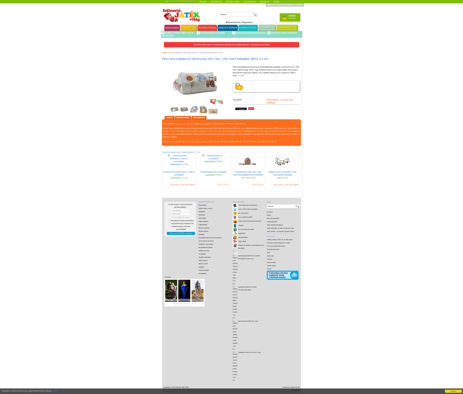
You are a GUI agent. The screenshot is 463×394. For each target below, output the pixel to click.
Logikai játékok (203, 224)
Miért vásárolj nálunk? (273, 218)
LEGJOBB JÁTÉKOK (207, 28)
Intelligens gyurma (204, 250)
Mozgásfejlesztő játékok (206, 247)
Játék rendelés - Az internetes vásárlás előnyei (280, 231)
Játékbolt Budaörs (272, 221)
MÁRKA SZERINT (188, 28)
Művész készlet (203, 263)
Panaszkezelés (271, 262)
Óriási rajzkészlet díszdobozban (247, 205)
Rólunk (203, 2)
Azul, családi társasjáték (245, 217)
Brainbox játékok (203, 231)
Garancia (269, 259)
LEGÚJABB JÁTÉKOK (287, 28)
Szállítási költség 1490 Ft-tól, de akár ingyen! (280, 239)
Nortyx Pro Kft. (295, 387)
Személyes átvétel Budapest (283, 33)
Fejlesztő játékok (172, 28)
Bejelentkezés (234, 22)
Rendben (453, 391)
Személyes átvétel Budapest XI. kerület (278, 243)
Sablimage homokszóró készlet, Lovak (249, 352)
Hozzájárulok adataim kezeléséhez (182, 221)
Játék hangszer (203, 260)
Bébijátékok (202, 211)
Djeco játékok (203, 205)
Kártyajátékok (203, 273)
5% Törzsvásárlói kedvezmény (276, 246)
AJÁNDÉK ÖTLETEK (248, 28)
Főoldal (164, 53)
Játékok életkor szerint (205, 208)
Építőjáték (201, 234)
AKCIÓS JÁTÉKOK (267, 28)
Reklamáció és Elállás (175, 5)
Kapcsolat (265, 2)
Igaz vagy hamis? (243, 213)
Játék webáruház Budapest (275, 225)
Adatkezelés (270, 256)
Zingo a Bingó (242, 241)
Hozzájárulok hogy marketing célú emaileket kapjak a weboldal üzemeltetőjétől (182, 226)
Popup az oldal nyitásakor (203, 5)
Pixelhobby (167, 277)
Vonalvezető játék (204, 270)
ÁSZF (268, 252)
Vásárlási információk (273, 249)
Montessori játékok (204, 228)
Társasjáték (202, 254)
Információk (250, 2)
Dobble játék (241, 233)
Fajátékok (201, 267)
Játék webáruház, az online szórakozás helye (280, 228)
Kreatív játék (202, 218)
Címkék (223, 5)
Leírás (169, 118)
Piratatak (240, 225)
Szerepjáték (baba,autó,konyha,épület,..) (210, 237)
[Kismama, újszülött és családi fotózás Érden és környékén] (184, 306)
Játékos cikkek (271, 265)
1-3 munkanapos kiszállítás (212, 33)
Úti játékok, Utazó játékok (206, 244)
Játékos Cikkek (233, 2)
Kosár (276, 2)
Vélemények (216, 2)
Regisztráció (247, 22)
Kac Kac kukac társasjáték (246, 229)
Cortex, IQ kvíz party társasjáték (247, 209)
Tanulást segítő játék (205, 257)
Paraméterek (182, 118)
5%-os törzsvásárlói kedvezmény (250, 33)
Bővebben (55, 391)
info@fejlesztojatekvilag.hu (181, 2)
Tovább (241, 76)
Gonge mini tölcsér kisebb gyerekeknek (249, 221)
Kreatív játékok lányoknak (206, 241)
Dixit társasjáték (243, 237)
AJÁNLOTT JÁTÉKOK (227, 28)
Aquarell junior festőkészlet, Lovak (248, 321)
